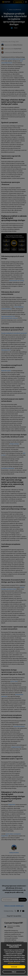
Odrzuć (14, 972)
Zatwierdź (14, 967)
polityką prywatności (14, 963)
